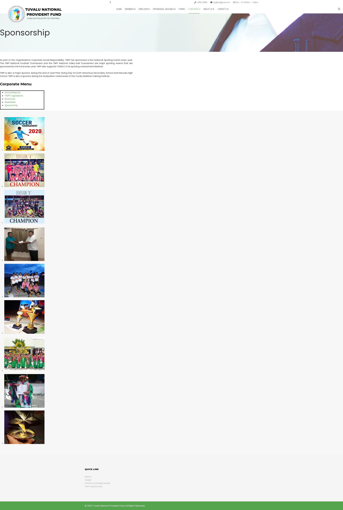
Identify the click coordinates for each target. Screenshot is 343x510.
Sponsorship (11, 105)
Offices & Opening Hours (97, 483)
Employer (143, 9)
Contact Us (223, 9)
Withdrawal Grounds (163, 9)
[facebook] (110, 2)
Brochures (10, 98)
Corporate (193, 9)
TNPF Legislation (93, 486)
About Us (208, 9)
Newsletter (10, 102)
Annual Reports (12, 92)
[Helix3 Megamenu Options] (339, 9)
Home (119, 9)
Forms (182, 9)
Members (129, 9)
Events (88, 477)
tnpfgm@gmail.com (221, 2)
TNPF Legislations (14, 95)
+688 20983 (202, 2)
